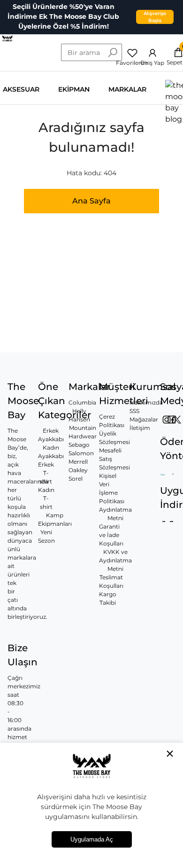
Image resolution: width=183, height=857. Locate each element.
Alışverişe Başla (155, 16)
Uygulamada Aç (91, 839)
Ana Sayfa (91, 200)
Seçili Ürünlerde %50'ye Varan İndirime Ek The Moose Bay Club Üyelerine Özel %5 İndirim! (63, 16)
